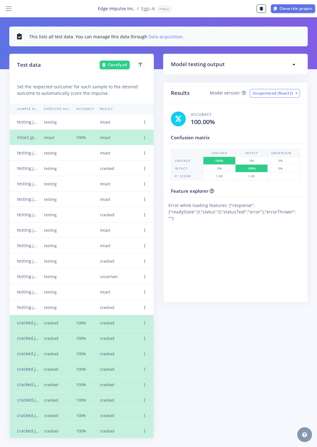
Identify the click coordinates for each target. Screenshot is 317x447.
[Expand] (294, 64)
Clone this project (295, 8)
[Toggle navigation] (8, 8)
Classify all (116, 64)
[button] (145, 122)
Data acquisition (165, 37)
